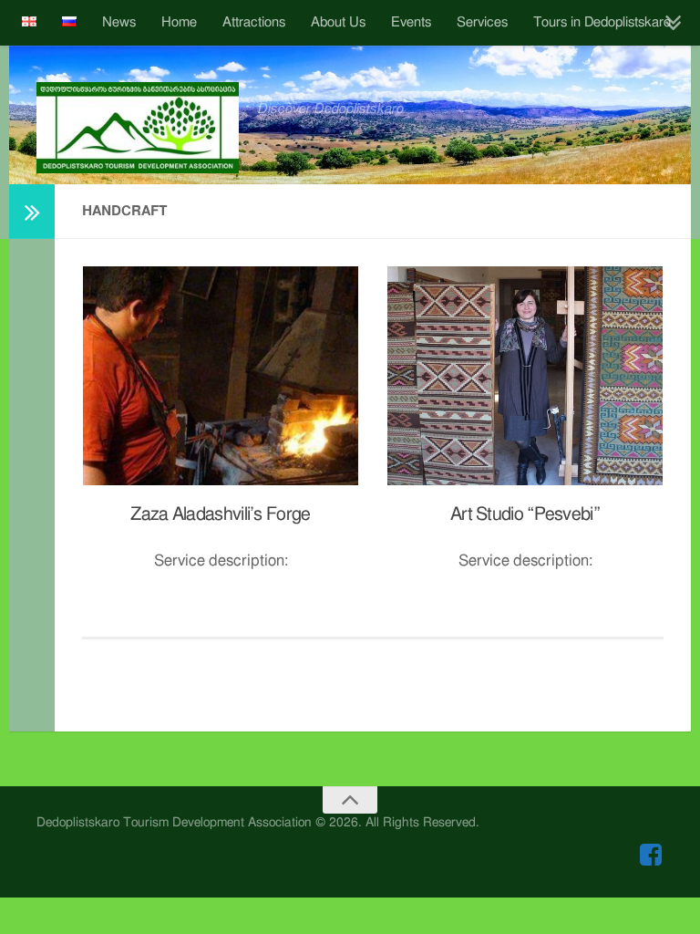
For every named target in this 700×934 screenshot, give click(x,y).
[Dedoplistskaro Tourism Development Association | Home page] (137, 127)
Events (411, 22)
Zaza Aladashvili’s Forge (220, 514)
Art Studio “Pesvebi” (525, 514)
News (119, 22)
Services (482, 22)
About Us (338, 22)
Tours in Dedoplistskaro (602, 22)
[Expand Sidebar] (32, 211)
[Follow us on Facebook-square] (651, 854)
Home (179, 22)
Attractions (253, 22)
